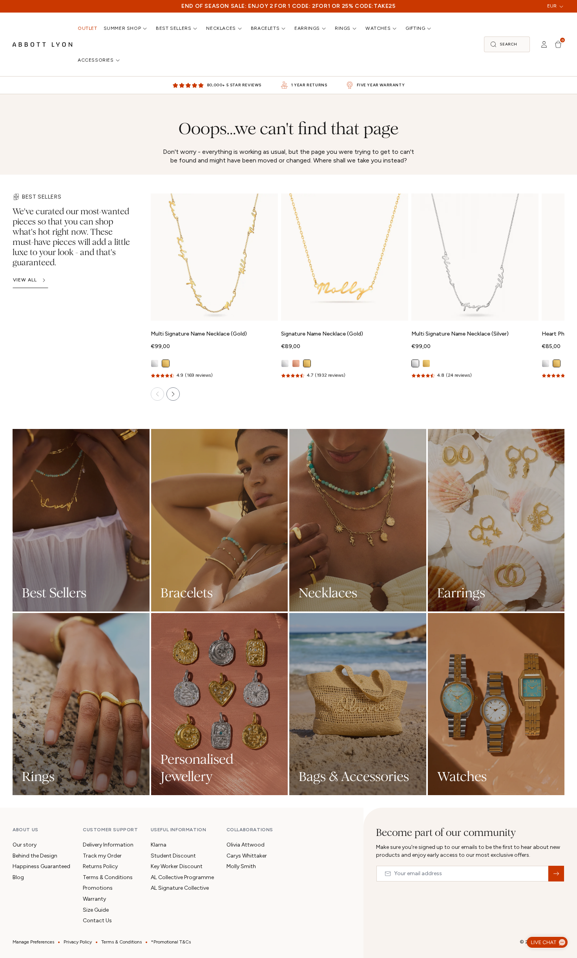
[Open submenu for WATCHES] (395, 28)
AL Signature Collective (180, 888)
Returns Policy (100, 866)
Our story (25, 844)
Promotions (98, 888)
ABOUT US (25, 829)
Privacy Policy (78, 942)
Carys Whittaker (246, 855)
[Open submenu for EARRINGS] (324, 28)
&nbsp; (556, 873)
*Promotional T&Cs (171, 942)
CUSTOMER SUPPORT (110, 829)
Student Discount (173, 855)
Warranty (94, 899)
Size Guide (96, 910)
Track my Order (102, 855)
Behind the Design (35, 855)
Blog (18, 877)
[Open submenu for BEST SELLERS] (196, 28)
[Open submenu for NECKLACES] (240, 28)
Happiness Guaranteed (41, 866)
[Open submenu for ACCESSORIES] (118, 60)
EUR (552, 6)
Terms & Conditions (108, 877)
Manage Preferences (33, 942)
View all (25, 280)
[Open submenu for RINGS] (355, 28)
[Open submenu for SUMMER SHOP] (145, 28)
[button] (507, 44)
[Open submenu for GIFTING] (430, 28)
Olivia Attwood (245, 844)
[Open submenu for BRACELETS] (284, 28)
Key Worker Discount (177, 866)
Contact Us (97, 920)
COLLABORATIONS (249, 829)
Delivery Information (108, 844)
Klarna (158, 844)
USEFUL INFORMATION (178, 829)
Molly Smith (241, 866)
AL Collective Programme (182, 877)
